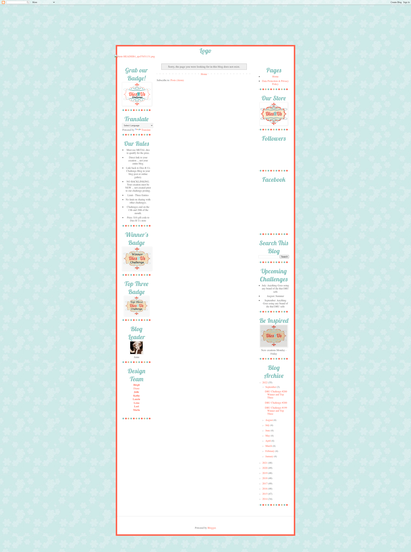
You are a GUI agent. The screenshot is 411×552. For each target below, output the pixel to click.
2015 (265, 493)
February (270, 451)
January (269, 456)
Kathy (136, 395)
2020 (265, 467)
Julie (136, 392)
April (268, 440)
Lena (136, 403)
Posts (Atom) (177, 80)
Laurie (136, 399)
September (271, 387)
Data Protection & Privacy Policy (275, 82)
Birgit (136, 385)
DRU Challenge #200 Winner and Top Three (276, 394)
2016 (265, 488)
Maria (136, 410)
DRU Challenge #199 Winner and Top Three (276, 410)
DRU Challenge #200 (276, 402)
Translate (146, 129)
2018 (265, 478)
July (267, 425)
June (268, 430)
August (269, 420)
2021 (265, 462)
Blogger (212, 527)
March (269, 445)
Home (204, 74)
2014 (265, 498)
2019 (265, 473)
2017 (265, 483)
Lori (136, 406)
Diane (136, 388)
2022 (265, 382)
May (268, 435)
